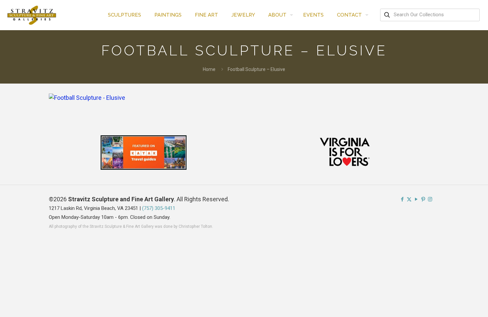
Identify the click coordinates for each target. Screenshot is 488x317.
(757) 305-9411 (158, 208)
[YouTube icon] (416, 199)
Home (209, 69)
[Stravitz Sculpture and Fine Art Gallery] (32, 15)
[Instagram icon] (430, 199)
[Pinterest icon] (423, 199)
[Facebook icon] (402, 199)
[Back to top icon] (456, 303)
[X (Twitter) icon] (409, 199)
